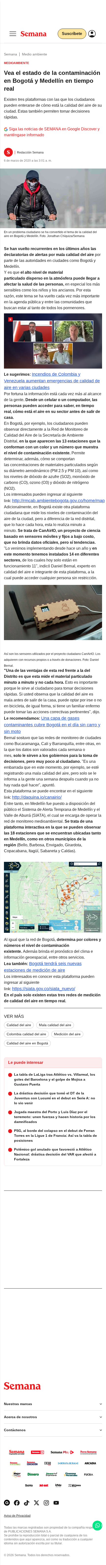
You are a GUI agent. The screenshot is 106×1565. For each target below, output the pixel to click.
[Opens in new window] (17, 1503)
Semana (10, 54)
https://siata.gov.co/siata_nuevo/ (43, 988)
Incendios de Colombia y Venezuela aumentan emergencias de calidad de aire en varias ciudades (52, 381)
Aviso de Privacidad (22, 1516)
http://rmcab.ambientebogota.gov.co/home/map (58, 500)
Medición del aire (67, 1034)
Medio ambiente (34, 54)
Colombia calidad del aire (26, 1034)
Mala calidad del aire (55, 1025)
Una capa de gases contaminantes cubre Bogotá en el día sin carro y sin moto (52, 725)
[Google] (7, 1503)
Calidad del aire (19, 1025)
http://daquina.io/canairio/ (37, 797)
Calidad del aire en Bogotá (27, 1043)
